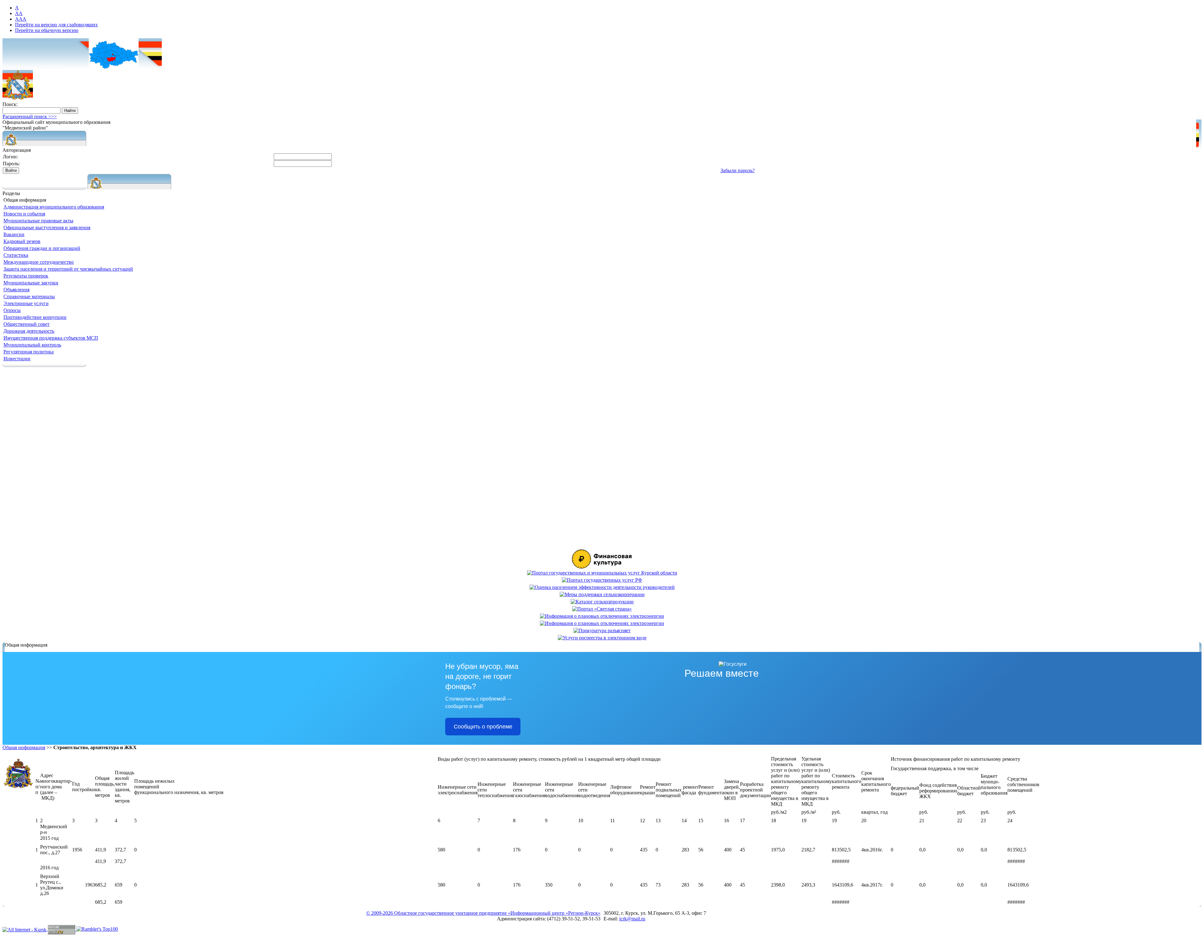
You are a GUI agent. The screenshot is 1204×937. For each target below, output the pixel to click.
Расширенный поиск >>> (30, 116)
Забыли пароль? (738, 170)
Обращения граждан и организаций (41, 248)
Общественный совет (26, 324)
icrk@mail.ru (632, 918)
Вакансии (13, 234)
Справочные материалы (29, 296)
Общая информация (24, 747)
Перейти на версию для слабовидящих (56, 24)
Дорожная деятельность (28, 331)
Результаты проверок (25, 275)
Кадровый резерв (21, 241)
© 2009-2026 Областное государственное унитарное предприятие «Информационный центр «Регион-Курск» (483, 913)
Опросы (12, 310)
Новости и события (24, 213)
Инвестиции (16, 358)
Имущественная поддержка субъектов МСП (50, 338)
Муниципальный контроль (32, 344)
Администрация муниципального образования (53, 206)
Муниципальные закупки (30, 282)
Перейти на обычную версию (46, 30)
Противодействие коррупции (34, 317)
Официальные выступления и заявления (46, 227)
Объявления (16, 289)
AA (19, 13)
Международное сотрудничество (38, 262)
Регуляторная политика (28, 351)
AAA (20, 19)
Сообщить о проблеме (483, 726)
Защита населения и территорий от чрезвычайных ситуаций (68, 269)
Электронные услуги (26, 303)
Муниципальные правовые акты (38, 220)
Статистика (15, 255)
